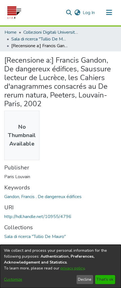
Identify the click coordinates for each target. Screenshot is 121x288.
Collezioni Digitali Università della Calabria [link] (51, 32)
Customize (13, 279)
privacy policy (72, 268)
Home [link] (11, 32)
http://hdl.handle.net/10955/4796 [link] (37, 217)
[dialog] (60, 266)
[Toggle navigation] (109, 12)
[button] (14, 13)
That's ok (105, 279)
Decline (84, 279)
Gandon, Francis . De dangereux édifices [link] (43, 197)
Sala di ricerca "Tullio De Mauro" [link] (39, 39)
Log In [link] (89, 13)
